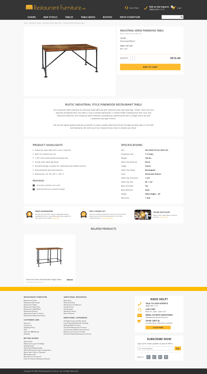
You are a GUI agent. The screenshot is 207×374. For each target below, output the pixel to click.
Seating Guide (29, 346)
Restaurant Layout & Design (34, 344)
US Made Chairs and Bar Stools (75, 321)
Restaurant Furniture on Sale (74, 332)
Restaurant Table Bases (32, 309)
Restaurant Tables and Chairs (34, 315)
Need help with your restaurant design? (51, 189)
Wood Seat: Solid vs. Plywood (34, 352)
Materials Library (70, 311)
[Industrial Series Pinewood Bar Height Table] (49, 257)
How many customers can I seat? (48, 185)
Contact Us (28, 325)
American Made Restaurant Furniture (77, 334)
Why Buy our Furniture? (32, 357)
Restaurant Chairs (30, 300)
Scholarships (68, 309)
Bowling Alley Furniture (72, 325)
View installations (107, 218)
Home (25, 23)
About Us (27, 323)
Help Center (28, 341)
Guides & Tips (69, 307)
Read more (56, 218)
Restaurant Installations (72, 305)
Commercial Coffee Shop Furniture (76, 330)
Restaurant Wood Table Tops (52, 23)
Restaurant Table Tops (32, 307)
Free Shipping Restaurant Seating (76, 323)
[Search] (182, 17)
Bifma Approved (30, 354)
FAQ (25, 330)
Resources (67, 300)
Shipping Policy (29, 327)
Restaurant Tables (35, 23)
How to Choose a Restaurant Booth (37, 359)
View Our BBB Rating (31, 332)
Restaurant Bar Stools (32, 303)
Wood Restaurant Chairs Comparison (37, 350)
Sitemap (27, 334)
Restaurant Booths (31, 311)
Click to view (164, 217)
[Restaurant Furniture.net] (56, 7)
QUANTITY (124, 58)
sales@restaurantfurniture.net (157, 317)
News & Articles (69, 303)
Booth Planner (69, 313)
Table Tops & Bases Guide (33, 348)
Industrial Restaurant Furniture (75, 327)
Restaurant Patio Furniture (34, 313)
